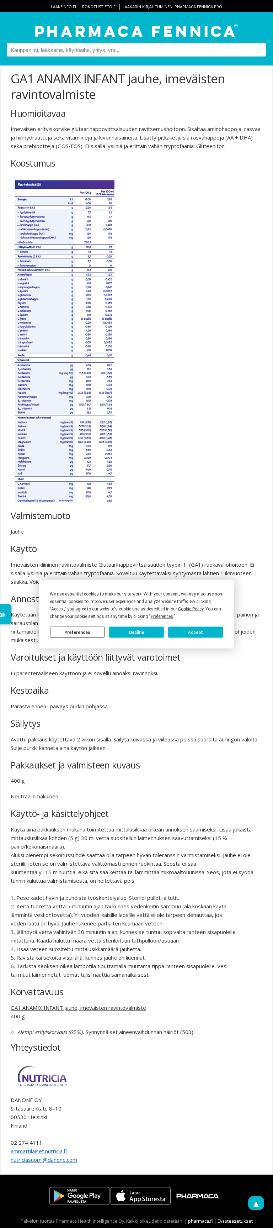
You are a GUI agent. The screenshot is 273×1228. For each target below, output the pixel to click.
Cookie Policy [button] (190, 609)
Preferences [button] (162, 616)
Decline (136, 632)
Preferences (77, 632)
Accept (195, 632)
